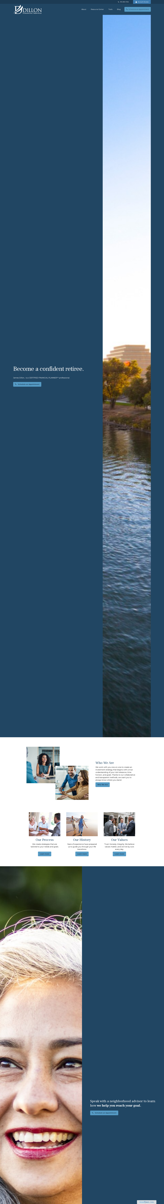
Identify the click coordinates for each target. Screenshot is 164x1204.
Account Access (143, 2)
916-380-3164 (124, 2)
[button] (84, 9)
